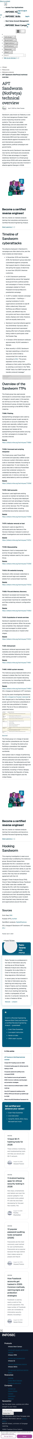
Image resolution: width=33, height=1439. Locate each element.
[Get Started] (14, 1014)
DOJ (3, 928)
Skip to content (5, 1)
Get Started (10, 1043)
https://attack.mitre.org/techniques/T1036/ (17, 564)
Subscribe (8, 1413)
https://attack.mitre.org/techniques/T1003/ (17, 585)
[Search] (25, 55)
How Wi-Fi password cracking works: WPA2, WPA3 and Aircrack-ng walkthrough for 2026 (16, 1093)
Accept (24, 1436)
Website (7, 1002)
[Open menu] (18, 31)
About (8, 52)
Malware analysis (8, 72)
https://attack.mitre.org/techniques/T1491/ (16, 663)
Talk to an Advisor (11, 58)
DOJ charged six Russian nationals (16, 697)
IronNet (14, 919)
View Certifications (13, 1126)
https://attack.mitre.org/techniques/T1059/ (17, 483)
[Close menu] (23, 31)
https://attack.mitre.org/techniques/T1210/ (16, 639)
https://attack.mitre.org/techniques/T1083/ (17, 611)
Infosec (4, 67)
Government (10, 40)
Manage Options (8, 1436)
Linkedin (14, 1002)
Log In (20, 11)
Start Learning (8, 227)
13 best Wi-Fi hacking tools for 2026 (14, 1063)
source (5, 736)
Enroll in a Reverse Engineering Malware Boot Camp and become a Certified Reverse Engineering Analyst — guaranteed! (16, 1028)
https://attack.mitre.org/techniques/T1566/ (16, 442)
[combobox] (14, 55)
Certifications (10, 46)
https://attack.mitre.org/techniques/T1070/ (16, 540)
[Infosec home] (8, 31)
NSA (16, 359)
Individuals (9, 37)
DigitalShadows (21, 922)
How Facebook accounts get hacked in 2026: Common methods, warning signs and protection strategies (15, 1080)
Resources (9, 49)
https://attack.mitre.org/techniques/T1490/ (17, 689)
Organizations (10, 43)
